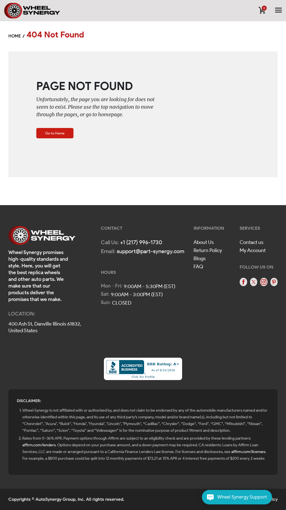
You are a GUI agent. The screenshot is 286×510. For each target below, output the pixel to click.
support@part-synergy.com (150, 251)
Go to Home (55, 133)
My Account (253, 250)
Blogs (200, 258)
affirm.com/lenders (39, 445)
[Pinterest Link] (274, 282)
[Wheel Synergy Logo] (41, 237)
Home (14, 36)
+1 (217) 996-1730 (141, 242)
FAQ (198, 267)
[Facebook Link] (243, 282)
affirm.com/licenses (248, 451)
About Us (204, 242)
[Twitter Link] (253, 282)
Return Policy (208, 250)
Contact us (251, 242)
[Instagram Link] (263, 282)
